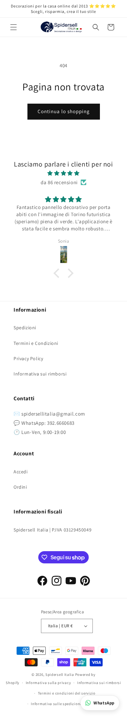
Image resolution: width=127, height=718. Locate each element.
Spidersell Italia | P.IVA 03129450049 (52, 530)
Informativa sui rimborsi (40, 374)
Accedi (21, 472)
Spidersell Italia (59, 674)
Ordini (20, 487)
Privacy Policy (28, 358)
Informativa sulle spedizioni (56, 703)
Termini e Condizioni (36, 343)
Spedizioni (25, 328)
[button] (13, 27)
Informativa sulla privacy (48, 682)
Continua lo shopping (64, 111)
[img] (63, 173)
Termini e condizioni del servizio (67, 693)
